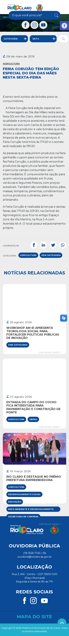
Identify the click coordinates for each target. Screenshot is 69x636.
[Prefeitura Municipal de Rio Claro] (25, 7)
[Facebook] (26, 25)
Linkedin (43, 245)
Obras (33, 419)
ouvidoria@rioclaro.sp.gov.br (34, 556)
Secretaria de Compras (23, 516)
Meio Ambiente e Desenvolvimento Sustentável (31, 510)
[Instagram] (34, 25)
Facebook (34, 245)
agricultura (28, 255)
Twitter (53, 245)
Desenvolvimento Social (24, 494)
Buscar (56, 15)
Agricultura (11, 63)
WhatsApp (62, 245)
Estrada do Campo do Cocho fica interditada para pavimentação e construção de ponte (33, 407)
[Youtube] (43, 25)
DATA (36, 39)
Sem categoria (17, 345)
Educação (14, 502)
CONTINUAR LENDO (49, 352)
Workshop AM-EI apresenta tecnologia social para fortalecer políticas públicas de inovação (32, 333)
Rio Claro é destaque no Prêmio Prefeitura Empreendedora (33, 478)
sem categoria (51, 255)
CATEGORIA (11, 39)
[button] (64, 25)
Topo (62, 622)
